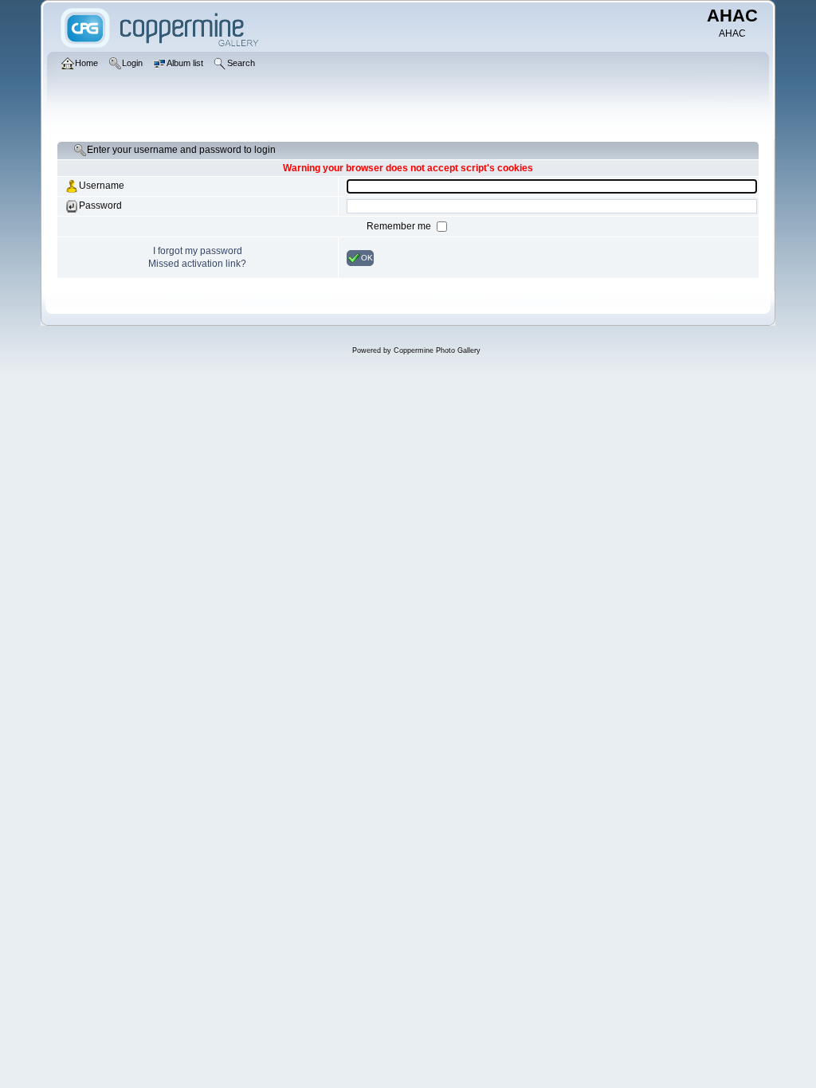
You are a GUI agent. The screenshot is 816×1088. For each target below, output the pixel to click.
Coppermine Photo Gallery (437, 350)
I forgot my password (197, 250)
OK (367, 256)
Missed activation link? (197, 263)
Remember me (400, 226)
